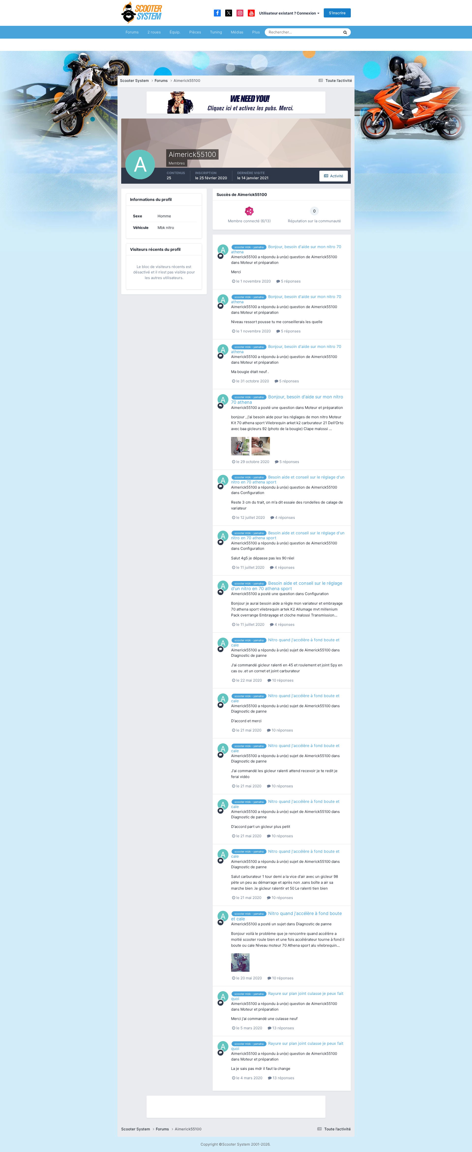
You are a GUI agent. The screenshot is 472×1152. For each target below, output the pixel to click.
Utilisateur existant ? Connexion (288, 13)
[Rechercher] (345, 32)
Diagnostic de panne (249, 655)
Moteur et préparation (259, 262)
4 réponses (284, 517)
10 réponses (282, 680)
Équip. (175, 32)
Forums (132, 32)
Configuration (252, 492)
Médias (237, 32)
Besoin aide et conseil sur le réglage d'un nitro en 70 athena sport (286, 586)
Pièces (195, 32)
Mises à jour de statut (318, 32)
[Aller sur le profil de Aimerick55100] (223, 249)
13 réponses (282, 1028)
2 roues (154, 32)
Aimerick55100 (244, 256)
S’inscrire (337, 13)
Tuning (216, 32)
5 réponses (290, 281)
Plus (256, 32)
